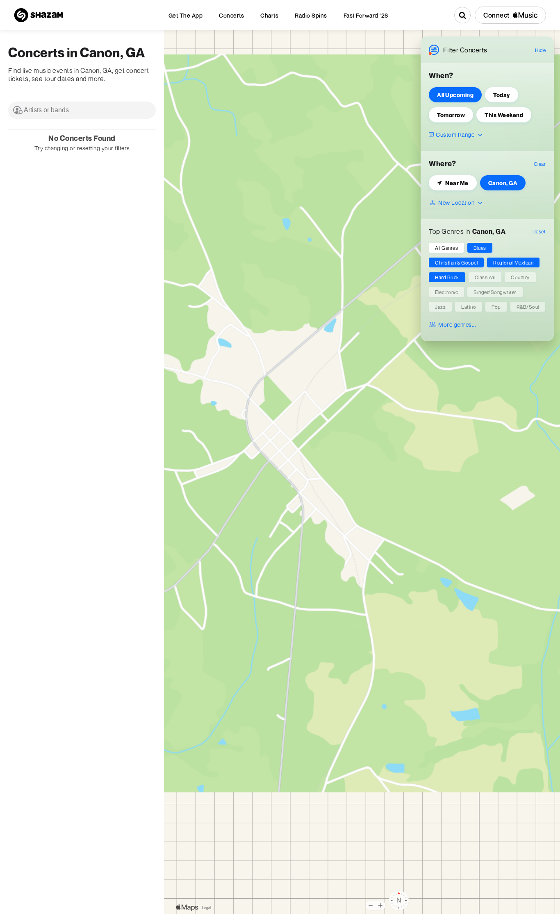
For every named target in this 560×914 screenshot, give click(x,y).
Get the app (185, 15)
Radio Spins (311, 15)
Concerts (231, 15)
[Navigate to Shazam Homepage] (38, 15)
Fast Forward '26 (366, 15)
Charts (269, 15)
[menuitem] (185, 15)
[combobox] (82, 110)
